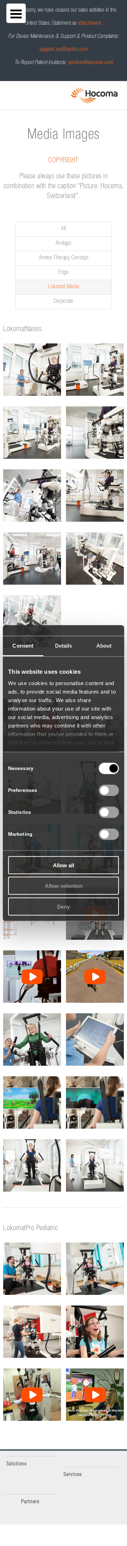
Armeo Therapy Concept (63, 258)
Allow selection (64, 886)
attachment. (90, 24)
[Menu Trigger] (16, 13)
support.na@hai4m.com (63, 50)
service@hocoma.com (90, 63)
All (63, 229)
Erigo (63, 273)
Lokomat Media (63, 287)
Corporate (64, 302)
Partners (30, 1502)
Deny (63, 906)
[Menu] (5, 90)
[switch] (109, 790)
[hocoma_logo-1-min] (94, 95)
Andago (63, 244)
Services (73, 1474)
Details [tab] (63, 645)
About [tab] (104, 645)
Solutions (16, 1464)
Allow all (63, 865)
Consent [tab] (23, 645)
